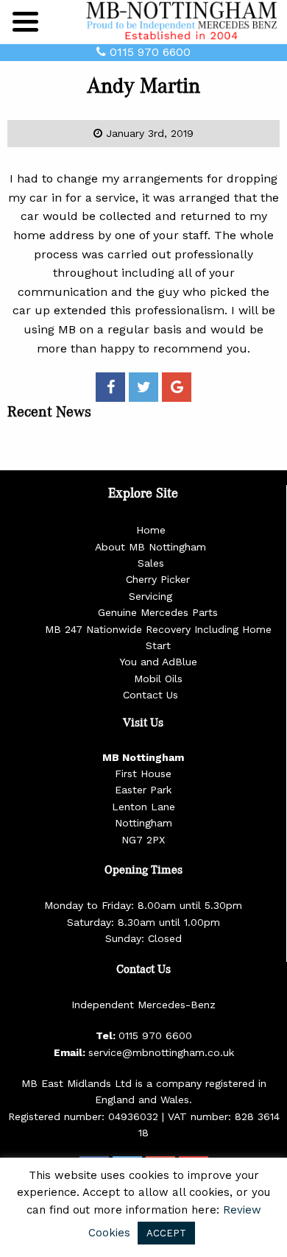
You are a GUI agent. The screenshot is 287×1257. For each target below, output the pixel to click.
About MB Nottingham (150, 547)
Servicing (150, 596)
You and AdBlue (158, 662)
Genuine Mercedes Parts (158, 612)
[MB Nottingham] (184, 21)
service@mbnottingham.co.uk (161, 1052)
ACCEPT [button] (166, 1233)
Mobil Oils (158, 678)
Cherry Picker (158, 579)
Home (151, 530)
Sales (151, 563)
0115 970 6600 (148, 52)
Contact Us (150, 695)
